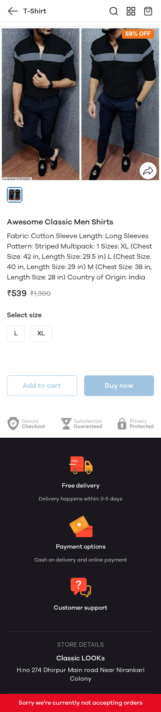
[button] (14, 195)
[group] (80, 103)
